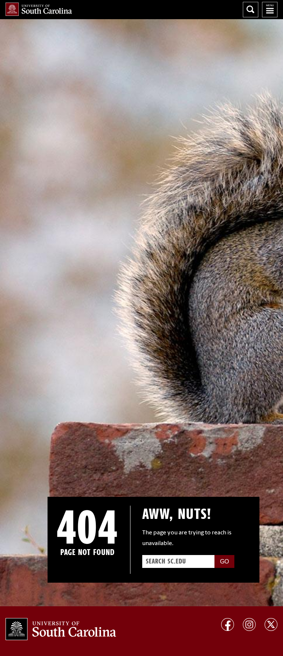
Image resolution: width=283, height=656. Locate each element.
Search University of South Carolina (250, 9)
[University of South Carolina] (61, 629)
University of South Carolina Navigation (269, 9)
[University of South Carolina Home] (39, 9)
